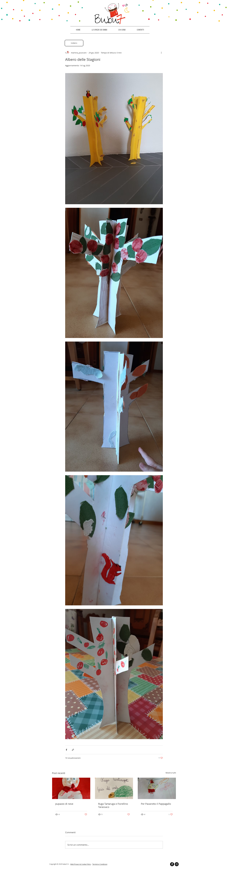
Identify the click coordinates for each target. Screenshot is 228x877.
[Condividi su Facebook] (66, 750)
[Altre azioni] (161, 52)
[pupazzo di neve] (71, 788)
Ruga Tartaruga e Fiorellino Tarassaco (113, 805)
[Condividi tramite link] (73, 750)
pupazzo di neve (64, 803)
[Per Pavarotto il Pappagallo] (157, 788)
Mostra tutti (171, 772)
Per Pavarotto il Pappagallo (156, 803)
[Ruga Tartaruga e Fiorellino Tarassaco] (114, 788)
